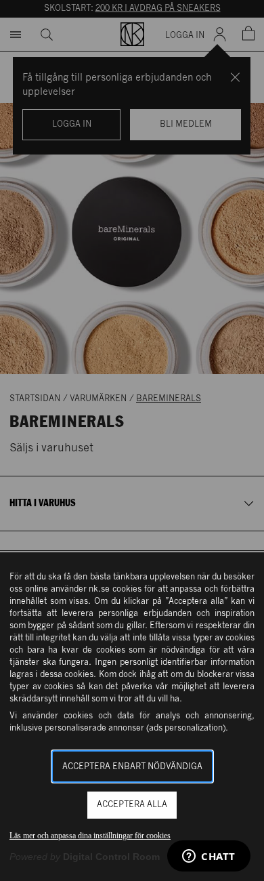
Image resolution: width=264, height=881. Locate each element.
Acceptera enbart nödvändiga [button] (132, 767)
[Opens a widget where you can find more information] (208, 857)
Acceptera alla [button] (132, 804)
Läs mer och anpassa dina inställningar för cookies (90, 835)
